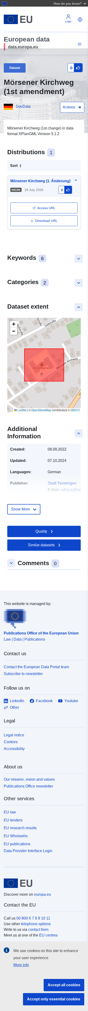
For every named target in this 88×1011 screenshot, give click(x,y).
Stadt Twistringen (62, 483)
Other (14, 707)
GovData (23, 106)
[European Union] (42, 883)
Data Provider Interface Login (28, 851)
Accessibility (14, 749)
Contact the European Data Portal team (36, 667)
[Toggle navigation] (78, 44)
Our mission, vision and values (29, 779)
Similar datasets (41, 545)
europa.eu (42, 894)
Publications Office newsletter (28, 786)
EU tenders (13, 820)
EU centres (48, 935)
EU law (10, 812)
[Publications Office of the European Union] (42, 617)
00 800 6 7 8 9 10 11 (33, 918)
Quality (41, 531)
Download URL (46, 221)
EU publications (17, 844)
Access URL (46, 208)
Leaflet (21, 410)
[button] (70, 3)
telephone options (36, 924)
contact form (38, 930)
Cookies (11, 742)
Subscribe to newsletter (23, 674)
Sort (14, 166)
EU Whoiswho (16, 836)
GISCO (75, 410)
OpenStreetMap (41, 410)
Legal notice (14, 735)
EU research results (20, 828)
